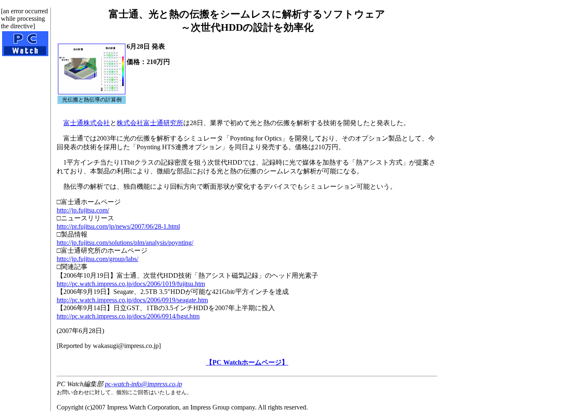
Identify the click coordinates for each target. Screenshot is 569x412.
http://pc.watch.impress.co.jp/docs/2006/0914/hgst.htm (128, 316)
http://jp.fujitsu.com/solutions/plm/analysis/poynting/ (125, 242)
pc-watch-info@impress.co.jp (143, 383)
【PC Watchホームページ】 (247, 362)
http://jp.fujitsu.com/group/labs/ (97, 258)
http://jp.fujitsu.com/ (83, 210)
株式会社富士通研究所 (150, 122)
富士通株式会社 (86, 122)
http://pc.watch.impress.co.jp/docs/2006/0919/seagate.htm (132, 299)
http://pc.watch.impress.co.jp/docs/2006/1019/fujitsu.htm (131, 283)
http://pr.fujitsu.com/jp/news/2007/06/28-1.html (118, 226)
